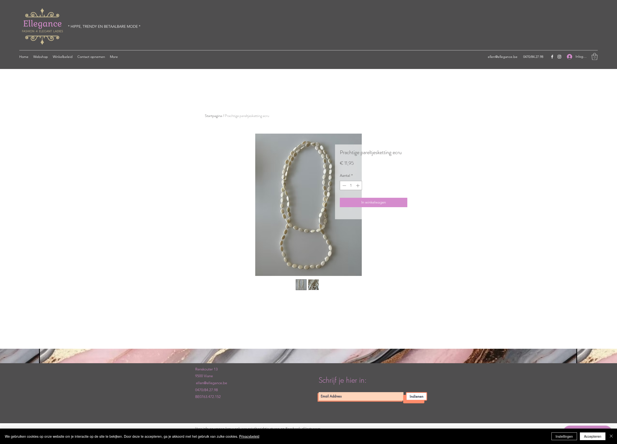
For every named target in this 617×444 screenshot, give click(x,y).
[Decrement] (344, 185)
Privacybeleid (249, 436)
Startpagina (213, 115)
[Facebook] (552, 56)
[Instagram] (559, 56)
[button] (594, 56)
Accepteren (592, 436)
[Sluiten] (611, 436)
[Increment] (358, 185)
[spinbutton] (351, 185)
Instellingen (564, 436)
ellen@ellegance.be (502, 57)
